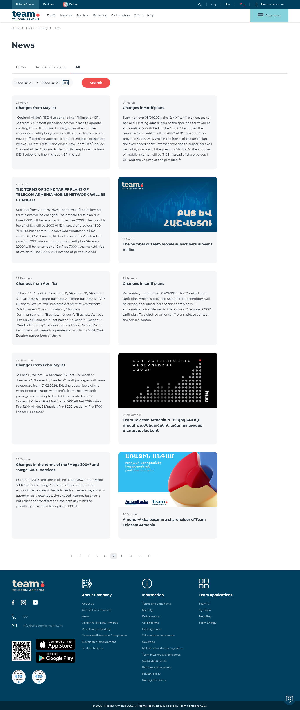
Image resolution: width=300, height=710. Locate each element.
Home (16, 28)
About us (88, 603)
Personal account (272, 4)
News (21, 67)
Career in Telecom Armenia (100, 622)
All (77, 67)
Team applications (216, 595)
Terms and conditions (156, 603)
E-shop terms (151, 616)
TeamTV (204, 603)
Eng (242, 4)
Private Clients (25, 4)
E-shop (73, 4)
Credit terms (150, 622)
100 (25, 617)
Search (96, 83)
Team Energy (207, 622)
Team (26, 15)
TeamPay (205, 616)
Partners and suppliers (157, 667)
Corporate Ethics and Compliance (104, 635)
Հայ (213, 4)
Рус (228, 4)
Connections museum (97, 610)
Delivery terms (151, 629)
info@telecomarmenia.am (43, 626)
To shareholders (92, 648)
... (66, 82)
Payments (273, 15)
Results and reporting (96, 629)
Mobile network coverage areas (162, 648)
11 (149, 556)
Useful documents (154, 661)
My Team (205, 610)
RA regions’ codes (154, 680)
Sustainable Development (99, 641)
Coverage (148, 641)
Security (147, 610)
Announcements (51, 67)
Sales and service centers (158, 635)
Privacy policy (151, 673)
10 (139, 556)
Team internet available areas (161, 654)
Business (48, 4)
